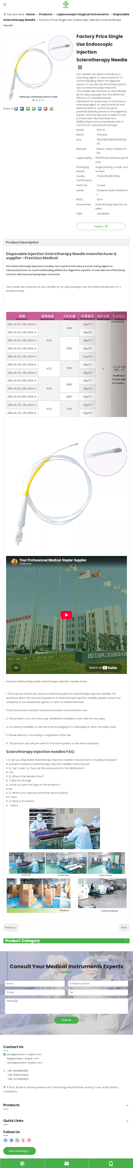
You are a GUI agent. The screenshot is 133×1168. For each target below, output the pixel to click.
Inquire (98, 226)
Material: (81, 149)
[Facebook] (5, 1140)
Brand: (80, 134)
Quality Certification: (84, 178)
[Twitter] (17, 1140)
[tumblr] (23, 1140)
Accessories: (83, 204)
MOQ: (79, 199)
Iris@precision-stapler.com (23, 1058)
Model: (80, 130)
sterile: (80, 190)
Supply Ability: (84, 158)
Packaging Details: (82, 169)
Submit (66, 1020)
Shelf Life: (82, 185)
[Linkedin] (11, 1140)
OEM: (79, 213)
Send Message (19, 1151)
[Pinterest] (29, 1140)
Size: (79, 139)
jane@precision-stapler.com (24, 1054)
